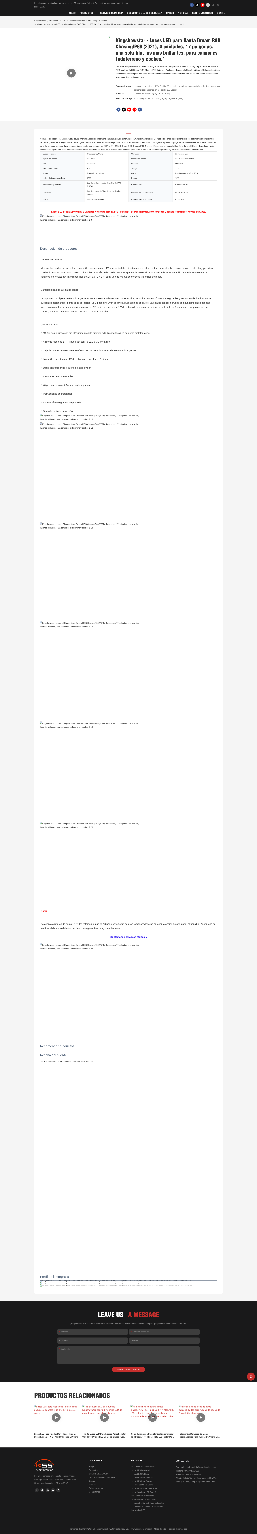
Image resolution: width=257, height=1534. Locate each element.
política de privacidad (178, 1529)
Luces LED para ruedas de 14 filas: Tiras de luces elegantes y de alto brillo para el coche (56, 1435)
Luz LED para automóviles (73, 21)
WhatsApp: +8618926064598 (188, 1474)
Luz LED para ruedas (97, 21)
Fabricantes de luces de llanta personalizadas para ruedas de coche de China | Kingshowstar (198, 1435)
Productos (53, 21)
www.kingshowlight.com (141, 1529)
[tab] (128, 132)
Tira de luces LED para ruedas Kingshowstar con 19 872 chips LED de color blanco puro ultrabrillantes (104, 1435)
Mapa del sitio (160, 1529)
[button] (224, 13)
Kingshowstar (40, 21)
